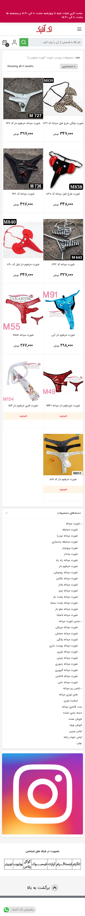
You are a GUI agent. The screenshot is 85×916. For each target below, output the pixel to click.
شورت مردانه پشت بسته (64, 603)
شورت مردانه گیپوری (66, 670)
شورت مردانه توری (67, 652)
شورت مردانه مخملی (66, 633)
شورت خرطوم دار (68, 566)
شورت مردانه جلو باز (66, 609)
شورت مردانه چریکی (66, 627)
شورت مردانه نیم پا (67, 536)
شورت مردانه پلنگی (67, 639)
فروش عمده (75, 719)
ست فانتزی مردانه (72, 707)
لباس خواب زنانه (73, 737)
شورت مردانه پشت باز (65, 597)
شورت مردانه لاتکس (66, 676)
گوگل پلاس (27, 864)
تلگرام (76, 864)
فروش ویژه (76, 725)
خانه (78, 58)
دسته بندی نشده (72, 713)
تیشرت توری (71, 700)
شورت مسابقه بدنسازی (65, 542)
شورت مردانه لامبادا (67, 615)
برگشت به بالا (39, 888)
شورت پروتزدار (70, 548)
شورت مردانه (73, 523)
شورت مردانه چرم (68, 591)
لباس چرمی (75, 731)
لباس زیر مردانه (71, 688)
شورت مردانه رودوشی (66, 572)
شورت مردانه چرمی (67, 658)
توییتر (8, 864)
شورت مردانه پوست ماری (63, 646)
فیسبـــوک (39, 864)
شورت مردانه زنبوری (66, 664)
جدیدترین (67, 66)
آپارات (51, 864)
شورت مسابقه (70, 529)
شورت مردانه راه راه (67, 560)
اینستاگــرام (64, 864)
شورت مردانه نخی (68, 682)
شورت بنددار (71, 554)
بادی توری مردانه (68, 694)
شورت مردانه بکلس (67, 578)
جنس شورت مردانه (69, 621)
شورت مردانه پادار (68, 585)
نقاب (79, 743)
